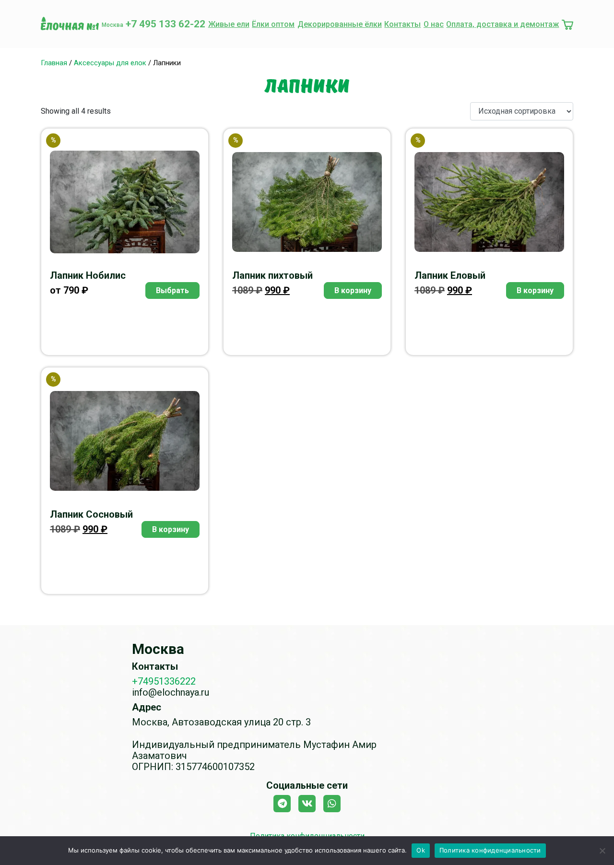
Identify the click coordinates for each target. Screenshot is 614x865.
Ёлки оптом (273, 24)
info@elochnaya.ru (170, 692)
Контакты (402, 24)
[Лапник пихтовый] (307, 202)
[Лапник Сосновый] (125, 441)
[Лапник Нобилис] (125, 202)
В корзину (352, 290)
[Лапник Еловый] (489, 202)
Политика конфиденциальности (490, 850)
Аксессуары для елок (110, 63)
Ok (420, 850)
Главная (54, 63)
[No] (602, 850)
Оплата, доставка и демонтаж (502, 24)
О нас (434, 24)
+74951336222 (164, 681)
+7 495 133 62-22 (165, 24)
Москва (112, 25)
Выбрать (172, 290)
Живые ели (228, 24)
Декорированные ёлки (339, 24)
